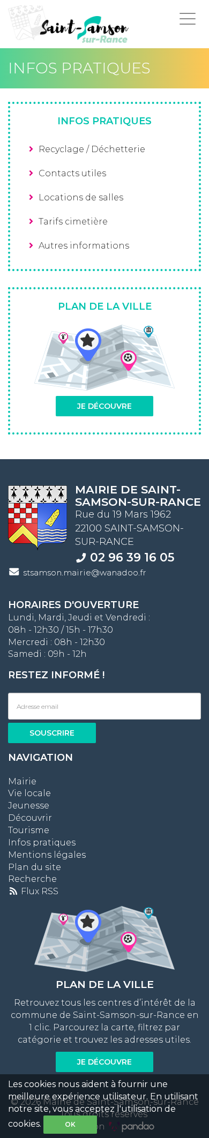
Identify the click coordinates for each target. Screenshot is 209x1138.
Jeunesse (28, 805)
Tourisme (28, 830)
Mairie (22, 781)
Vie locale (29, 793)
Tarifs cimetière (73, 221)
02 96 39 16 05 (132, 557)
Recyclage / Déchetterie (92, 149)
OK (70, 1124)
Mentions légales (47, 855)
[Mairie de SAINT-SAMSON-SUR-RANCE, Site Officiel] (68, 24)
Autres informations (84, 246)
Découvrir (30, 818)
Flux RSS (38, 891)
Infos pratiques (42, 842)
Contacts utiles (72, 173)
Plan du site (34, 867)
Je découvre (104, 406)
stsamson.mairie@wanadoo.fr (84, 572)
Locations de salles (81, 197)
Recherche (32, 879)
